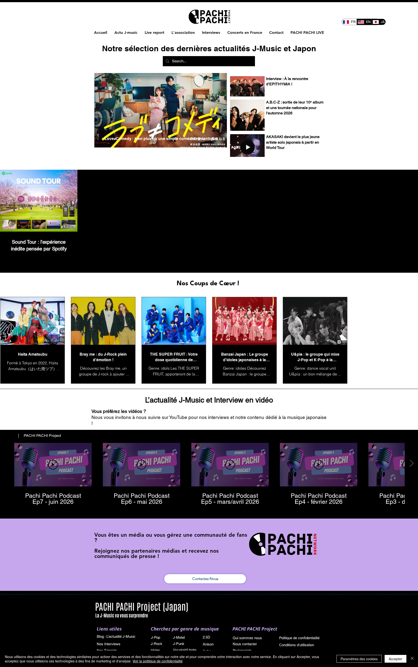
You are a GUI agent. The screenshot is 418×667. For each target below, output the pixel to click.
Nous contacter (245, 644)
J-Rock (156, 644)
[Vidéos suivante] (411, 463)
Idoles (156, 650)
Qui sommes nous (247, 638)
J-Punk (178, 644)
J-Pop (155, 637)
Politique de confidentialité (299, 638)
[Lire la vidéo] (53, 464)
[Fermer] (412, 658)
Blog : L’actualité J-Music (116, 636)
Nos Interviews (109, 644)
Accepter (395, 658)
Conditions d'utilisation (296, 645)
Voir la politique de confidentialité (158, 661)
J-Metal (179, 637)
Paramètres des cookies (359, 658)
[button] (39, 435)
